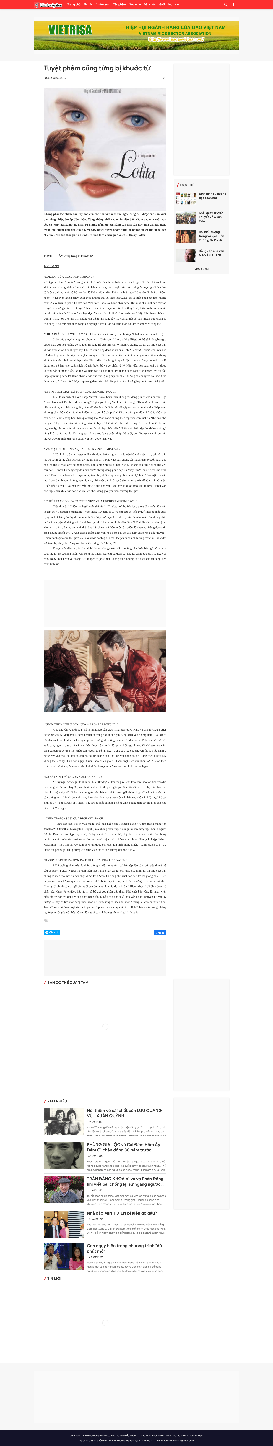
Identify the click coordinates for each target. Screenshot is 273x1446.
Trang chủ (74, 4)
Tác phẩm (119, 4)
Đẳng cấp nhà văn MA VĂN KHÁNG (211, 253)
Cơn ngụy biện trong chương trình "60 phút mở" (124, 1248)
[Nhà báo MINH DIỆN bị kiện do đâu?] (64, 1224)
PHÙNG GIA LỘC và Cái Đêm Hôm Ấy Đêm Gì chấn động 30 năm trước (123, 1147)
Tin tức (88, 4)
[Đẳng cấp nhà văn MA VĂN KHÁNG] (186, 255)
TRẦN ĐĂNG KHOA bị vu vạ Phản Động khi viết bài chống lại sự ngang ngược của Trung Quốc (125, 1181)
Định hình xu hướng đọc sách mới (212, 196)
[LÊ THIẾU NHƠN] (48, 5)
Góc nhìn (135, 4)
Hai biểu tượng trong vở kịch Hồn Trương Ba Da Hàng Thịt (212, 236)
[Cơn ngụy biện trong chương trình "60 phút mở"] (64, 1256)
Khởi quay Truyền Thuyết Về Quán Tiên (211, 217)
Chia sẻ (160, 932)
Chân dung (103, 4)
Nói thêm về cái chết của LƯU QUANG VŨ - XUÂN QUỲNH (124, 1113)
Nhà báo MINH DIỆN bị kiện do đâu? (122, 1213)
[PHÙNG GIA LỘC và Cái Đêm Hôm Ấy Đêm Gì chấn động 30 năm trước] (64, 1155)
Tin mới (54, 1278)
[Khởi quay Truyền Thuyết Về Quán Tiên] (186, 217)
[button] (226, 4)
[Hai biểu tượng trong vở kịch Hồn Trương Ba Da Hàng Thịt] (186, 236)
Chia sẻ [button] (53, 932)
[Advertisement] (105, 603)
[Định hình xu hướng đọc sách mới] (186, 198)
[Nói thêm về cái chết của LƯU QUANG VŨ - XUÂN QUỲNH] (64, 1121)
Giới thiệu (166, 4)
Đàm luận (150, 4)
